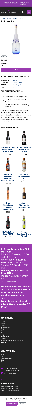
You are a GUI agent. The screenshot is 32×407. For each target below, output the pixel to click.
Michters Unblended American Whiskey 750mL (8, 177)
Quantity (4, 63)
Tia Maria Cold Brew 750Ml (8, 233)
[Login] (23, 12)
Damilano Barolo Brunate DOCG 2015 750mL (8, 149)
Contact (3, 338)
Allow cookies (11, 404)
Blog (2, 335)
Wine (3, 354)
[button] (20, 12)
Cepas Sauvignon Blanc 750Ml (24, 234)
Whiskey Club (5, 327)
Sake (2, 362)
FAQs (2, 329)
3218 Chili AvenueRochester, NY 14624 (12, 369)
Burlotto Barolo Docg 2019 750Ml (24, 149)
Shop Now (23, 4)
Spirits (3, 356)
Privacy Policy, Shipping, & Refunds (12, 340)
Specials (3, 323)
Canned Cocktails (6, 358)
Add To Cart (16, 70)
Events (3, 321)
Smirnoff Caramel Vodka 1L (24, 176)
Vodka (15, 80)
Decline (22, 404)
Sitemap (3, 342)
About (3, 333)
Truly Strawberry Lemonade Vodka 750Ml (8, 206)
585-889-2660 (20, 289)
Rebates (3, 325)
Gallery (3, 331)
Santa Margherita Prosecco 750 (24, 205)
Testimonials (5, 337)
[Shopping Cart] (25, 12)
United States (17, 82)
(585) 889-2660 (10, 373)
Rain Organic (17, 85)
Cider (3, 360)
